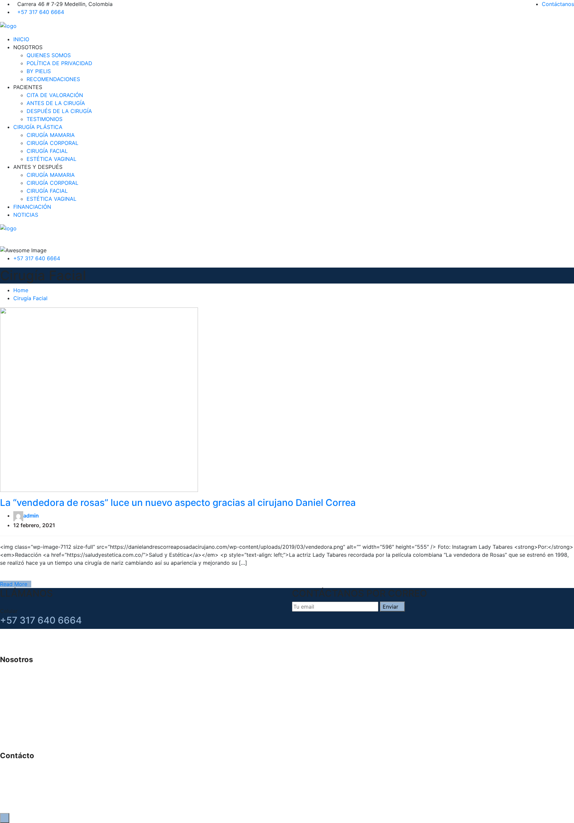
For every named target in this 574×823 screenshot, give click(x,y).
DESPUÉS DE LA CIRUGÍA (59, 111)
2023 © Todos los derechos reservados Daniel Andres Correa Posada (486, 803)
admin (31, 515)
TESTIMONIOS (44, 119)
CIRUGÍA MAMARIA (51, 135)
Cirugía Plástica (32, 694)
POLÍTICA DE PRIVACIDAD (59, 63)
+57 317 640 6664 (40, 12)
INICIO (21, 39)
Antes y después (34, 742)
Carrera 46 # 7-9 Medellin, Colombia (65, 766)
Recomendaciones (36, 734)
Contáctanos (558, 4)
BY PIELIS (39, 71)
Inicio (20, 670)
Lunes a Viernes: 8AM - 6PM (54, 790)
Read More (13, 584)
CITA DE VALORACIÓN (55, 95)
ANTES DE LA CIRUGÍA (56, 103)
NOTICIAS (25, 214)
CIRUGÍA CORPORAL (52, 143)
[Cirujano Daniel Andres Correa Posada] (8, 25)
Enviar (390, 606)
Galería (22, 710)
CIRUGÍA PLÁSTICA (37, 127)
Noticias (23, 726)
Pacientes (25, 686)
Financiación (29, 718)
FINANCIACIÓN (32, 206)
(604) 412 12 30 (39, 782)
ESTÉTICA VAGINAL (51, 159)
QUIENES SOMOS (49, 55)
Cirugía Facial (30, 298)
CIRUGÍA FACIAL (47, 151)
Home (20, 290)
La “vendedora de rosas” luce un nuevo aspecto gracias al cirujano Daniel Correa (178, 502)
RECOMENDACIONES (53, 79)
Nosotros (25, 678)
